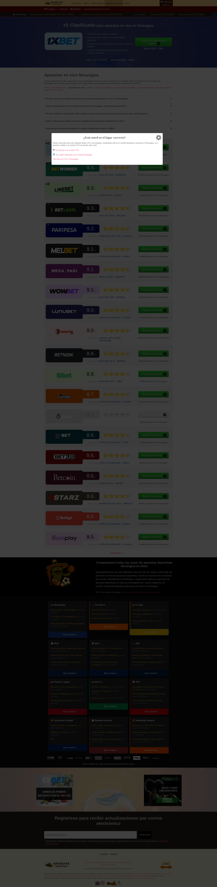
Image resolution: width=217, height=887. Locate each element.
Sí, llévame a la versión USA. (67, 150)
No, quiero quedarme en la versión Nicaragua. (74, 155)
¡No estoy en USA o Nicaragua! (65, 159)
